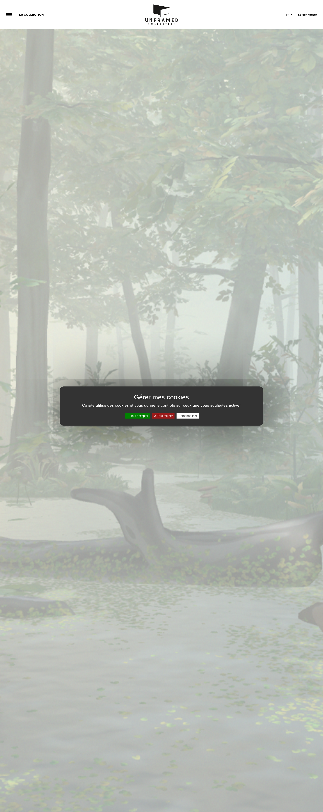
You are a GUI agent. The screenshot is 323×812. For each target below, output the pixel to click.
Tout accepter (139, 415)
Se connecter (307, 14)
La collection (31, 14)
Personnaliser (188, 415)
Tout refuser (164, 415)
